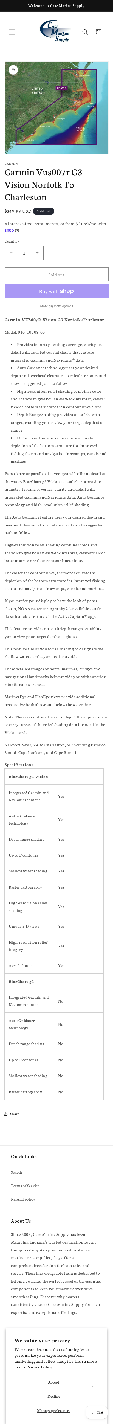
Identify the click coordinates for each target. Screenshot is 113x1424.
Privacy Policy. (39, 1367)
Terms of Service (25, 1185)
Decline (53, 1396)
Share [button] (15, 1113)
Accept (53, 1382)
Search (16, 1172)
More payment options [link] (56, 305)
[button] (12, 31)
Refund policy (23, 1199)
